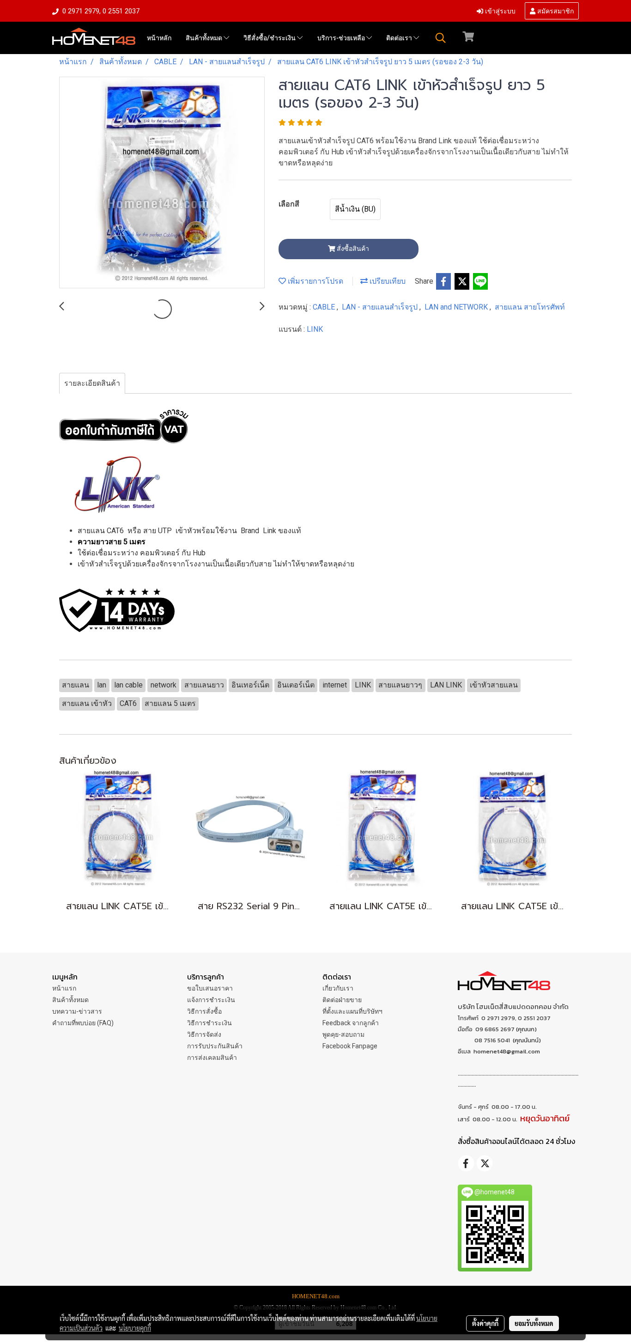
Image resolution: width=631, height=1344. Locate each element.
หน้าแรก (64, 988)
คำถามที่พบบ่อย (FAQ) (83, 1023)
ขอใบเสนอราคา (210, 988)
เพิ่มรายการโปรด (314, 281)
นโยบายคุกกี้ (135, 1328)
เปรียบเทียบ (387, 281)
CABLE (325, 307)
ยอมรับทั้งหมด (534, 1323)
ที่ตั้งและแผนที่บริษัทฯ (352, 1011)
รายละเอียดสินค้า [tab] (92, 383)
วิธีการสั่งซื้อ (204, 1011)
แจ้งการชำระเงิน (211, 999)
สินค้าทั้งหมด (205, 38)
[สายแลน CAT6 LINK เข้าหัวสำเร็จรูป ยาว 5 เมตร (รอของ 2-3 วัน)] (162, 183)
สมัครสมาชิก (554, 10)
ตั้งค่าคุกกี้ (485, 1323)
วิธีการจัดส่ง (204, 1034)
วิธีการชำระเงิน (209, 1023)
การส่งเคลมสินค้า (212, 1057)
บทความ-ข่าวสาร (77, 1011)
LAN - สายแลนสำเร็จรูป (380, 307)
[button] (441, 38)
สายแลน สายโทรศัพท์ (530, 307)
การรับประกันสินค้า (215, 1046)
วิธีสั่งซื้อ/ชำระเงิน (270, 38)
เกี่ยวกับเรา (337, 988)
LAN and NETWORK (457, 307)
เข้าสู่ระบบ (499, 10)
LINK (315, 329)
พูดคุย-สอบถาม (343, 1034)
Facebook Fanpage (349, 1046)
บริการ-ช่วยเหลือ (341, 38)
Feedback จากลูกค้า (350, 1023)
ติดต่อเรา (399, 38)
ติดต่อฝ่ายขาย (342, 999)
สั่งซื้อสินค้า (352, 248)
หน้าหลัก (159, 38)
